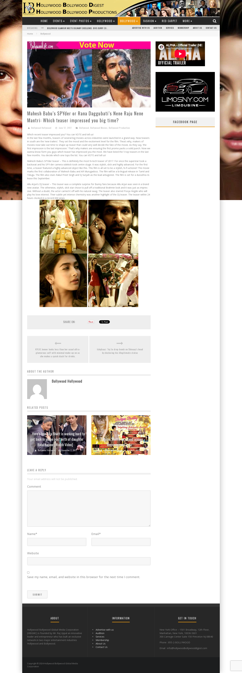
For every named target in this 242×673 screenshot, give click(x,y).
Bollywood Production (119, 127)
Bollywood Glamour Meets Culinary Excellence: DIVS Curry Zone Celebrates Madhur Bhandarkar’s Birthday (98, 28)
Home (44, 21)
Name (32, 534)
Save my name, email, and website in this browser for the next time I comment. (83, 577)
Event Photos (79, 21)
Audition (158, 28)
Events (57, 21)
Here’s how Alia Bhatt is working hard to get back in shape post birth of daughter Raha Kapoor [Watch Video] (57, 439)
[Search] (215, 21)
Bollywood (127, 21)
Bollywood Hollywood (41, 127)
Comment (34, 486)
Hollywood (104, 21)
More (186, 21)
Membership (183, 28)
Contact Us (211, 28)
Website (33, 553)
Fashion (148, 21)
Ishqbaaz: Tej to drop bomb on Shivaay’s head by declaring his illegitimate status (120, 350)
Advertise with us (141, 28)
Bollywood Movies (99, 127)
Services (170, 28)
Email (96, 534)
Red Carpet (169, 21)
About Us (197, 28)
